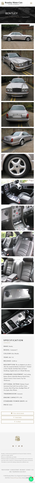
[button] (31, 479)
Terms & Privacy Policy (16, 478)
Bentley (18, 17)
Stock (12, 17)
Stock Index (18, 417)
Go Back (18, 422)
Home (7, 17)
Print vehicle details (18, 413)
